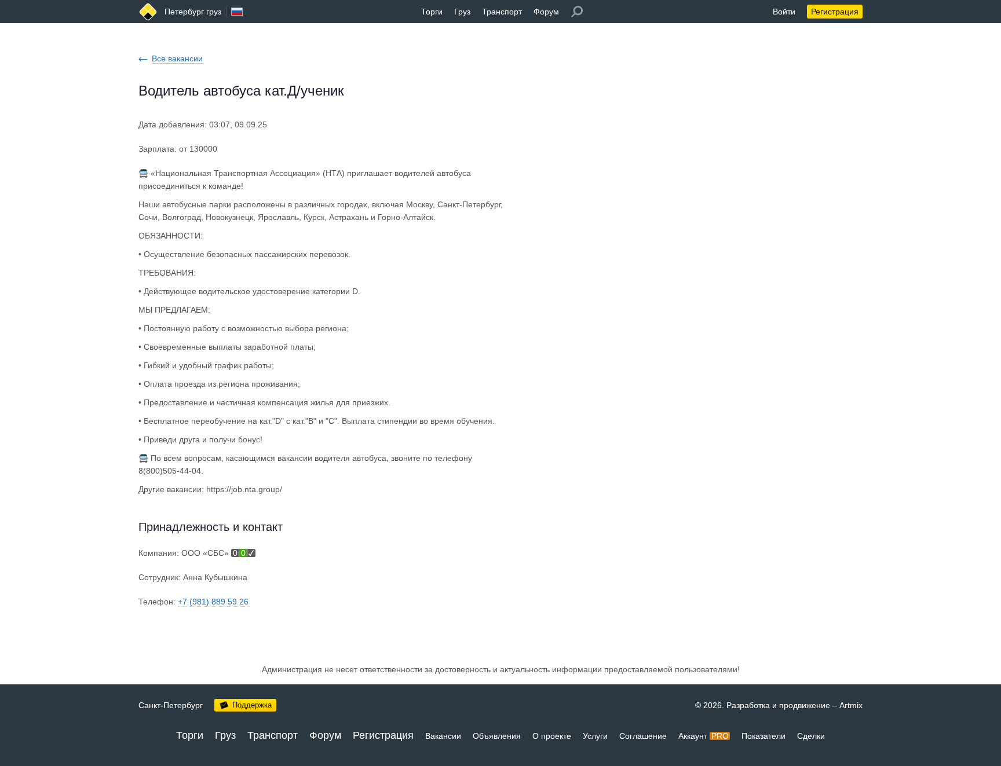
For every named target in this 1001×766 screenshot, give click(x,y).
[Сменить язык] (237, 11)
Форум (546, 11)
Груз (462, 11)
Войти (784, 11)
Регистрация (834, 11)
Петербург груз (193, 11)
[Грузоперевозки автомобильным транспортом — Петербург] (148, 11)
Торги (432, 11)
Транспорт (502, 11)
